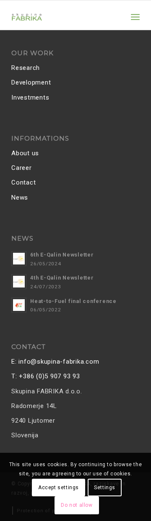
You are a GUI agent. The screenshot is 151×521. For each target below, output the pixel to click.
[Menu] (135, 17)
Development (31, 82)
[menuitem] (135, 17)
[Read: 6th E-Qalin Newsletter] (18, 258)
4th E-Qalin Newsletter (62, 278)
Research (25, 68)
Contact (23, 182)
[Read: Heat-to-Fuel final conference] (18, 305)
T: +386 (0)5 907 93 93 (45, 376)
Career (21, 168)
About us (25, 153)
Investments (30, 97)
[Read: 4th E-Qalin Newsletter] (18, 281)
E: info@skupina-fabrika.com (55, 361)
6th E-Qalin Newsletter (62, 255)
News (19, 197)
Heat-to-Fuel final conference (73, 301)
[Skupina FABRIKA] (62, 17)
